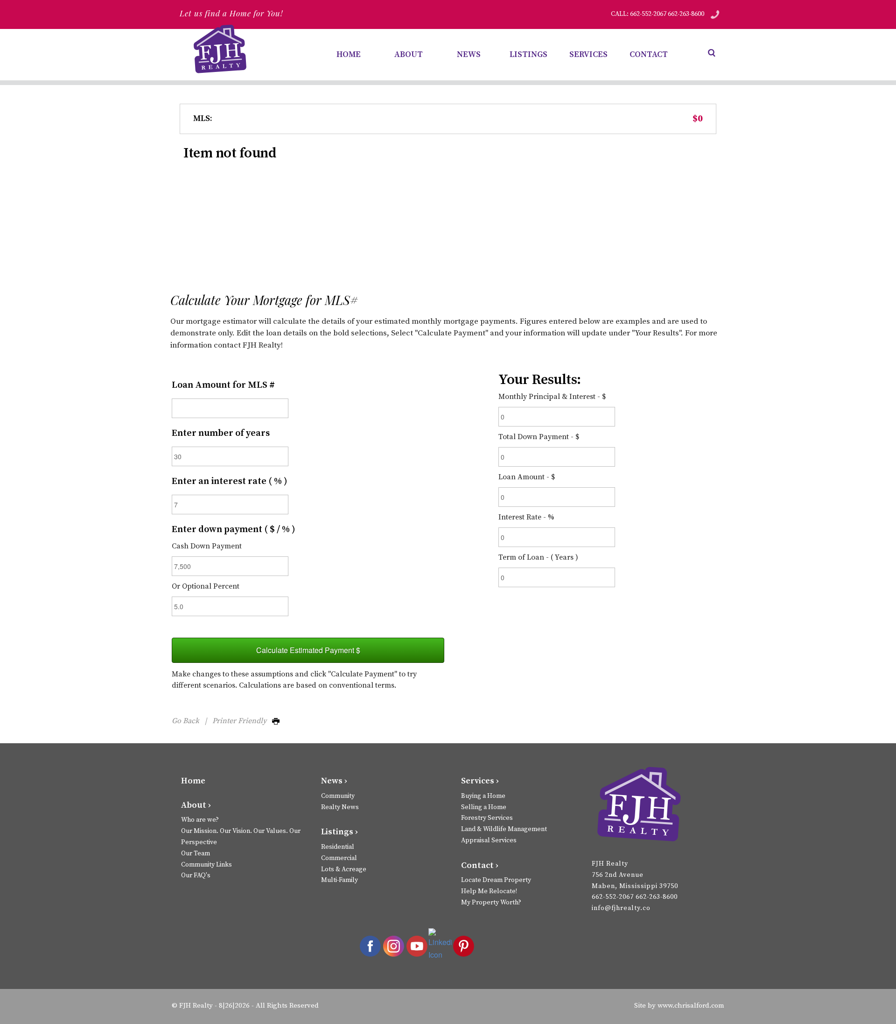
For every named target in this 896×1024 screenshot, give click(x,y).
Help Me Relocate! (489, 891)
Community (338, 796)
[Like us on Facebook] (370, 946)
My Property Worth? (491, 902)
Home (193, 780)
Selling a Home (483, 807)
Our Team (195, 853)
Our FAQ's (195, 875)
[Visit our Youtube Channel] (416, 946)
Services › (480, 780)
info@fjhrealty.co (621, 908)
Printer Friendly (242, 720)
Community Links (206, 864)
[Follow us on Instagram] (393, 946)
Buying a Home (483, 796)
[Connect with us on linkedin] (440, 944)
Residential (337, 847)
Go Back (185, 720)
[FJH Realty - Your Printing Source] (638, 806)
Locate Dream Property (496, 880)
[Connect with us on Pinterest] (463, 946)
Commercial (339, 858)
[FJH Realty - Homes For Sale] (221, 49)
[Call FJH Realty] (715, 14)
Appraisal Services (489, 840)
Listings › (339, 831)
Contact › (479, 865)
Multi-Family (339, 880)
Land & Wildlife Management (504, 829)
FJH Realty (196, 1005)
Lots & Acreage (343, 869)
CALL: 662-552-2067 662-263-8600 (657, 14)
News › (334, 780)
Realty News (340, 807)
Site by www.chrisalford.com (679, 1005)
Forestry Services (487, 818)
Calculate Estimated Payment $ (308, 650)
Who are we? (200, 820)
